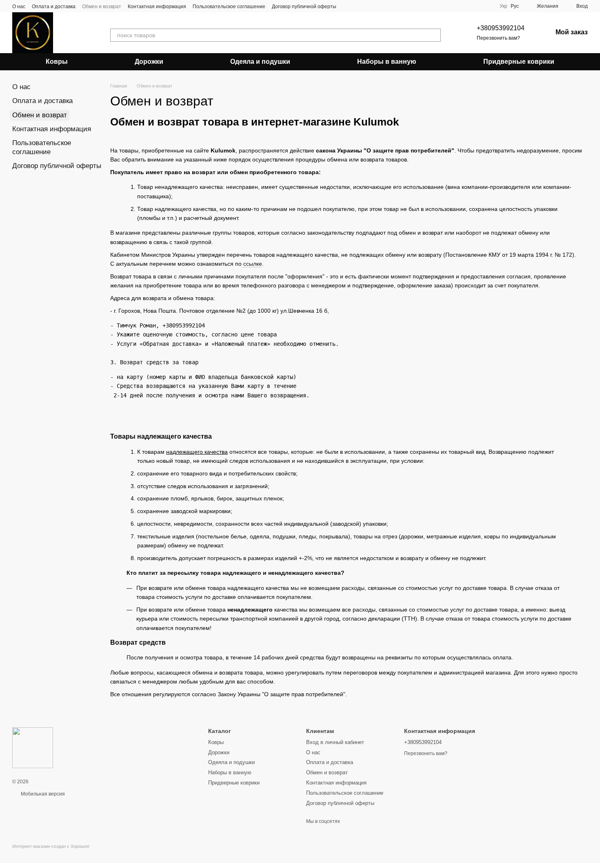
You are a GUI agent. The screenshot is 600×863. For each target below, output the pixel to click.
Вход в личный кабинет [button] (335, 742)
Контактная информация (157, 6)
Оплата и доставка (54, 6)
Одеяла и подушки (260, 61)
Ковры (57, 61)
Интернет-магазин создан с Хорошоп (50, 846)
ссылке (252, 263)
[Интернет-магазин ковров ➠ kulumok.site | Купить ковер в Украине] (32, 748)
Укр (503, 6)
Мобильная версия (42, 794)
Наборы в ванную (386, 61)
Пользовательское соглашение (229, 6)
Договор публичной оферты (304, 6)
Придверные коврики (518, 61)
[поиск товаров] (434, 35)
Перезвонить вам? (498, 38)
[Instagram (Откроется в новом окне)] (347, 6)
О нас (18, 6)
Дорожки (149, 61)
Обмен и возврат (101, 6)
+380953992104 (500, 28)
